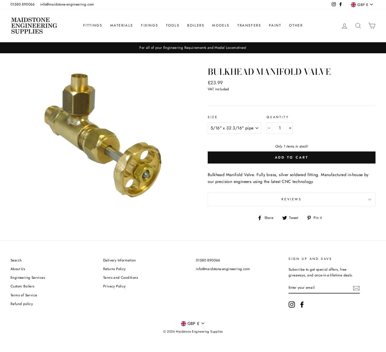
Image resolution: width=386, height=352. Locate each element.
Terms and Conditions (120, 277)
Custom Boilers (22, 286)
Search (16, 260)
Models (220, 25)
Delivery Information (119, 260)
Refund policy (22, 303)
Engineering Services (28, 277)
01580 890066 (23, 4)
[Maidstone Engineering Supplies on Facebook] (302, 304)
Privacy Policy (114, 286)
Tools (172, 25)
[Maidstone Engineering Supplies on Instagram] (292, 304)
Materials (121, 25)
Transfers (249, 25)
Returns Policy (114, 268)
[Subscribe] (356, 287)
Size (213, 117)
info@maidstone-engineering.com (67, 4)
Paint (275, 25)
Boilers (195, 25)
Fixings (149, 25)
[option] (193, 48)
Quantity (278, 117)
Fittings (92, 25)
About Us (18, 268)
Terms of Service (24, 295)
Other (296, 25)
